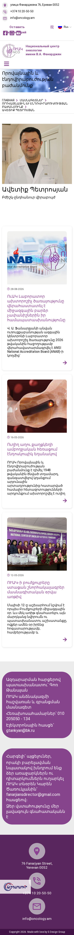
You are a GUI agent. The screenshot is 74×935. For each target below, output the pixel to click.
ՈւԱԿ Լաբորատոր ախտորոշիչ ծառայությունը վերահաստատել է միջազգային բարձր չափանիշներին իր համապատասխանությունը (36, 308)
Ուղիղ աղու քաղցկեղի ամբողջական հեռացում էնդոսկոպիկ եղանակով (32, 449)
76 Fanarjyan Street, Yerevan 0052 (36, 865)
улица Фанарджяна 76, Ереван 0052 (34, 4)
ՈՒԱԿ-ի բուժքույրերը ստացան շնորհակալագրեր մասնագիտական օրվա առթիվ (35, 589)
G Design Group (56, 931)
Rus (66, 26)
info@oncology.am (22, 17)
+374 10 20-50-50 (22, 11)
